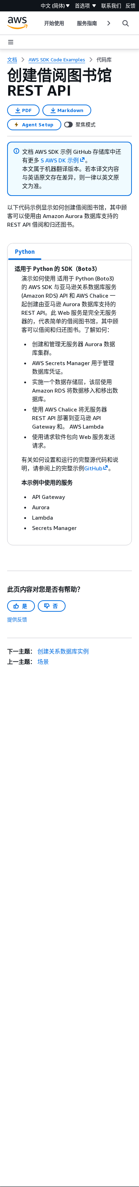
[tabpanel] (69, 402)
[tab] (25, 251)
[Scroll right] (108, 23)
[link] (104, 59)
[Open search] (125, 23)
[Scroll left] (38, 23)
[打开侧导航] (11, 42)
